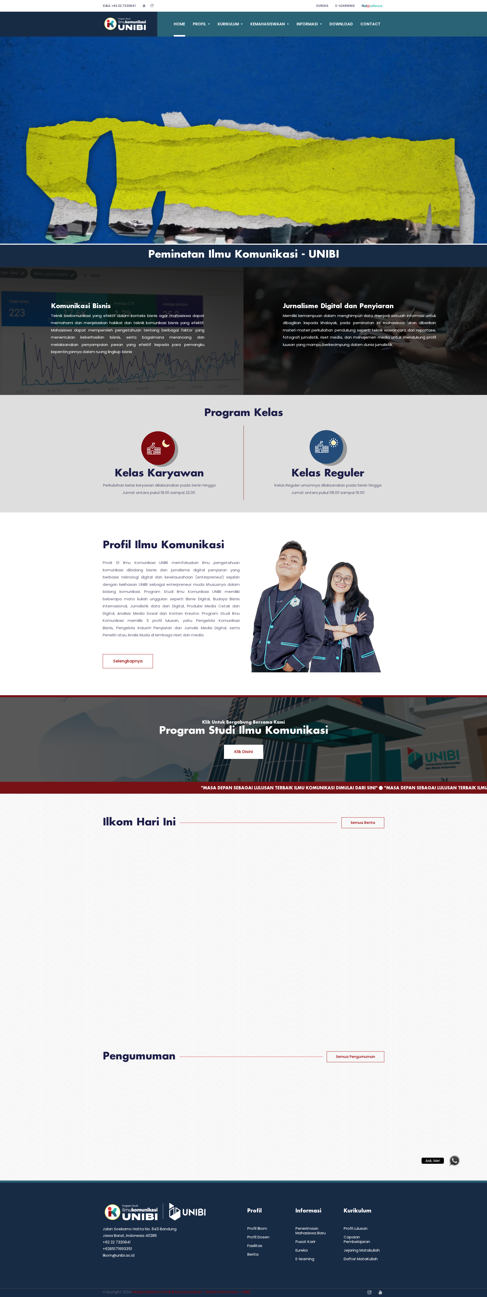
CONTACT (370, 24)
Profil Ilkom (257, 1228)
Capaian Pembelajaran (357, 1239)
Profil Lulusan (356, 1228)
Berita (252, 1254)
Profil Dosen (258, 1237)
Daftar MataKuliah (361, 1258)
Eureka (322, 6)
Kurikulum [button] (229, 24)
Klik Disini (243, 752)
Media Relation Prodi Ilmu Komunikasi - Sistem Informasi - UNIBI (191, 1291)
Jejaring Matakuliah (362, 1250)
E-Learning (345, 6)
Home (179, 24)
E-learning (304, 1258)
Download (341, 24)
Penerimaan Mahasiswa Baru (310, 1231)
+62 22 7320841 (119, 6)
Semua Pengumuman (355, 1056)
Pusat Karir (305, 1241)
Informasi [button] (308, 24)
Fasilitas (254, 1245)
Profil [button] (200, 24)
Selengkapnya (128, 661)
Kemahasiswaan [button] (268, 24)
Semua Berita (363, 822)
